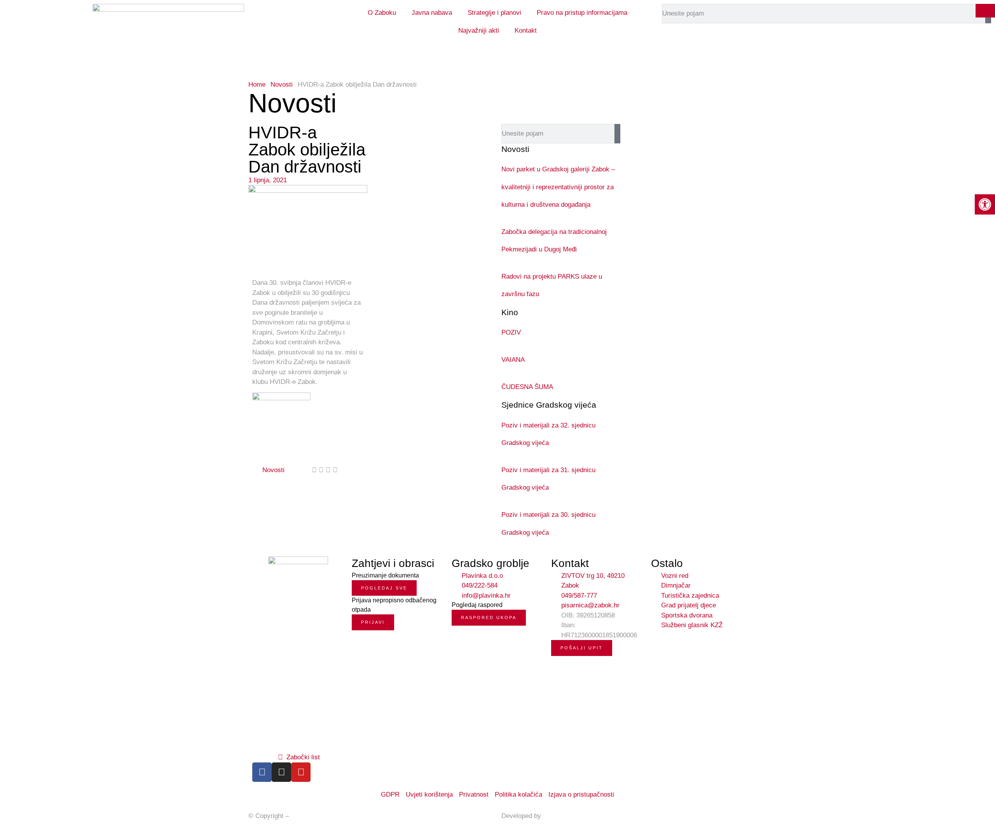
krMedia (554, 816)
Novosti (282, 84)
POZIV (511, 332)
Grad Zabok (308, 816)
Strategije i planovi (494, 12)
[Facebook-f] (262, 772)
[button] (314, 470)
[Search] (617, 133)
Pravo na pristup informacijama (582, 12)
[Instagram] (281, 772)
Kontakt (526, 30)
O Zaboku (382, 12)
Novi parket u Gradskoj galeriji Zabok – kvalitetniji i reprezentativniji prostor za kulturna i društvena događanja (558, 187)
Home (256, 84)
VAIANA (513, 359)
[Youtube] (301, 772)
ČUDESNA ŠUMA (527, 387)
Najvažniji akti (478, 30)
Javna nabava (432, 12)
